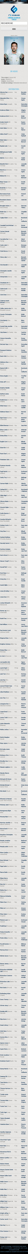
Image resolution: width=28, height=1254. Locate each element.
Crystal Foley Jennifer (6, 326)
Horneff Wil (3, 567)
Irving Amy (3, 579)
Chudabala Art (4, 282)
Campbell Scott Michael (6, 225)
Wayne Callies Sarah (6, 1175)
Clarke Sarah (3, 288)
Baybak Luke (3, 146)
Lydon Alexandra (5, 723)
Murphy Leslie (4, 846)
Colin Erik (24, 199)
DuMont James (4, 394)
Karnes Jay (3, 610)
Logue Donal (3, 711)
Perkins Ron (3, 890)
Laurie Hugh (3, 668)
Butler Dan (3, 211)
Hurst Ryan (3, 573)
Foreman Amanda (5, 465)
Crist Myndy (3, 320)
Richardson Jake (5, 981)
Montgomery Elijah (5, 810)
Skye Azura (3, 1019)
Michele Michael (4, 785)
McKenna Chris (4, 755)
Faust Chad (3, 453)
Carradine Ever (4, 239)
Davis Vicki (3, 356)
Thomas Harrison (5, 1088)
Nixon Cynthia (4, 852)
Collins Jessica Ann (5, 308)
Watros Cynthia (4, 1157)
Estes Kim (3, 447)
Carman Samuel (4, 231)
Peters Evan (3, 902)
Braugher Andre (4, 205)
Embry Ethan (3, 435)
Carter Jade (3, 245)
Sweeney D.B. (3, 1076)
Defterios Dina (4, 362)
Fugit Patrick (3, 471)
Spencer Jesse (4, 1043)
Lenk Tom (3, 674)
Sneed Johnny (4, 1025)
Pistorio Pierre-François (23, 612)
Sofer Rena (3, 1031)
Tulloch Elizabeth (5, 1118)
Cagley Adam (4, 217)
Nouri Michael (4, 860)
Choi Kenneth (4, 265)
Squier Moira (3, 1049)
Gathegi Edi (3, 489)
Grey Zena (3, 531)
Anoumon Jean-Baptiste (24, 604)
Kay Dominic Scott (5, 630)
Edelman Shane (4, 411)
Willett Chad (3, 1201)
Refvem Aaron (4, 956)
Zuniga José (3, 1237)
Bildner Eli (3, 176)
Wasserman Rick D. (5, 1151)
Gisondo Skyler (4, 507)
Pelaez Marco (4, 878)
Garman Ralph (4, 483)
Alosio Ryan (3, 104)
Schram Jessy (4, 1005)
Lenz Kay (2, 680)
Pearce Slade (3, 872)
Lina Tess (3, 698)
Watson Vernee (4, 1163)
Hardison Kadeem (5, 549)
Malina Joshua (4, 729)
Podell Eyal (3, 926)
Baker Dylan (3, 140)
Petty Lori (3, 908)
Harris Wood (3, 555)
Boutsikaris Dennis (5, 199)
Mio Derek (3, 791)
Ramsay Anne (4, 950)
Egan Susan (3, 417)
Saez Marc (24, 425)
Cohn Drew (3, 294)
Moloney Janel (4, 804)
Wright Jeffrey (4, 1213)
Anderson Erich (4, 116)
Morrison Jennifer (5, 822)
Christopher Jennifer (6, 271)
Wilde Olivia (3, 1195)
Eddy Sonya (3, 405)
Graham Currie (4, 525)
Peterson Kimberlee (5, 896)
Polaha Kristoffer (5, 932)
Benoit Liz (3, 170)
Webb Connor (4, 1181)
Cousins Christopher (6, 314)
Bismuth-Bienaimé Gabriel (23, 233)
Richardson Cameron (6, 975)
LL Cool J (3, 656)
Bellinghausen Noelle (6, 152)
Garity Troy (3, 477)
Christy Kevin (4, 276)
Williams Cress (4, 1207)
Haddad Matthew (5, 537)
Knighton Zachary (5, 644)
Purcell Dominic (4, 944)
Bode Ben (3, 188)
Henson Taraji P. (4, 561)
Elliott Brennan (4, 425)
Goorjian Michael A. (5, 519)
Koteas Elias (3, 650)
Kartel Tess (3, 618)
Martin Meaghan (4, 737)
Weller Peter (3, 1189)
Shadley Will (3, 1011)
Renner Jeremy (4, 963)
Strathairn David (4, 1061)
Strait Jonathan (4, 1055)
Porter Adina (3, 938)
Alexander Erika (4, 98)
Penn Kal (2, 884)
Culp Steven (3, 332)
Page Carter (3, 866)
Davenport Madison (5, 350)
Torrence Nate (4, 1100)
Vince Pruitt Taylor (5, 1139)
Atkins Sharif (3, 134)
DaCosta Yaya (4, 344)
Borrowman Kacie (5, 194)
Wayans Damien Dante (6, 1169)
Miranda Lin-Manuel (6, 798)
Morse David (3, 828)
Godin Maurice (4, 513)
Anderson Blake (4, 110)
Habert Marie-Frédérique (24, 854)
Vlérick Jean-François (23, 1062)
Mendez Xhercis (4, 773)
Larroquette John (5, 662)
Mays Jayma (3, 743)
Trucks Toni (3, 1106)
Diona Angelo (4, 376)
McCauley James (5, 749)
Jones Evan (3, 597)
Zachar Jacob (4, 1219)
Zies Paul (2, 1225)
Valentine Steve (4, 1124)
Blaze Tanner (4, 182)
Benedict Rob (4, 164)
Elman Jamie (3, 429)
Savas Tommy (4, 999)
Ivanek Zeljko (4, 585)
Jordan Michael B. (5, 603)
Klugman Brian (4, 638)
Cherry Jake (3, 257)
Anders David (4, 122)
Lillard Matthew (4, 692)
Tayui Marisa (4, 1082)
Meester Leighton (5, 767)
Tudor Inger (3, 1112)
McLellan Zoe (4, 761)
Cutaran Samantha (5, 338)
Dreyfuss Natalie (4, 388)
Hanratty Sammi (4, 543)
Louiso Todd (3, 717)
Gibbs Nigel (3, 495)
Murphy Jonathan (5, 840)
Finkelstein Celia (4, 459)
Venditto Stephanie (5, 1132)
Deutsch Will (3, 368)
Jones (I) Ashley (4, 591)
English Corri (3, 441)
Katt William (3, 624)
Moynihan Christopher (6, 834)
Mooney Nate (4, 816)
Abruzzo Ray (3, 92)
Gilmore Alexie (4, 501)
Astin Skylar (3, 128)
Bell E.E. (2, 158)
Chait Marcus (4, 251)
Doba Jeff (3, 382)
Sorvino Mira (3, 1037)
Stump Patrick (4, 1068)
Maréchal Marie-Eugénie (23, 419)
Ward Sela (3, 1145)
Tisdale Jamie (4, 1094)
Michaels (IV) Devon (5, 779)
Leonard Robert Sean (6, 686)
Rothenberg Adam (5, 993)
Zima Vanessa (4, 1231)
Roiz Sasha (3, 987)
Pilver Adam (3, 914)
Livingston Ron (4, 704)
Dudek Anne (3, 400)
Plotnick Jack (4, 920)
